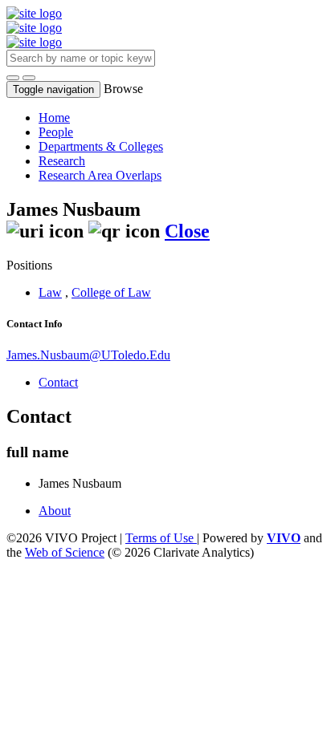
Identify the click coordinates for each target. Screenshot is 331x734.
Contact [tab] (58, 382)
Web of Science (64, 552)
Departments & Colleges (101, 146)
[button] (12, 77)
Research (62, 161)
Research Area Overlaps (100, 175)
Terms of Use (161, 538)
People (56, 132)
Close (187, 231)
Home (54, 117)
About (55, 510)
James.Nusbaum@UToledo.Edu (88, 355)
